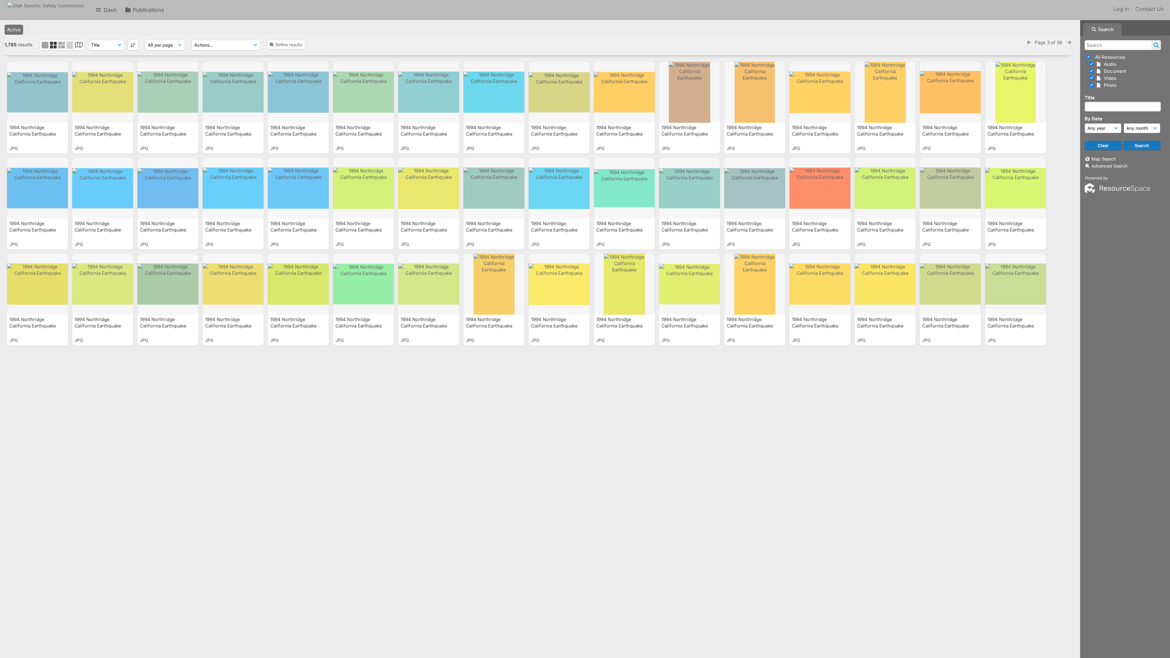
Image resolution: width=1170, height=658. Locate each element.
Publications (147, 10)
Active (14, 30)
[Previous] (1029, 42)
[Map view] (78, 45)
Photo (1109, 85)
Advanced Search (1109, 165)
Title (1090, 98)
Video (1108, 78)
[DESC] (133, 45)
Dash (109, 10)
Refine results (288, 44)
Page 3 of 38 (1049, 42)
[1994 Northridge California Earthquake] (37, 92)
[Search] (1156, 45)
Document (1113, 71)
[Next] (1069, 42)
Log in (1121, 9)
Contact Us (1149, 9)
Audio (1108, 64)
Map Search (1103, 158)
